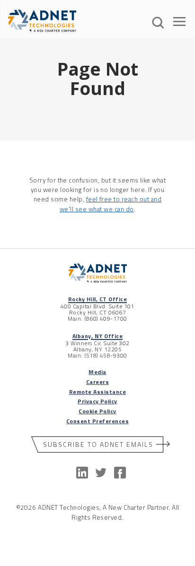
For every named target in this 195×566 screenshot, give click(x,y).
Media (97, 371)
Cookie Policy (97, 411)
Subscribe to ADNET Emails (98, 444)
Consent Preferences (97, 421)
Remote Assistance (97, 391)
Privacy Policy (97, 401)
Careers (97, 381)
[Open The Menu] (179, 23)
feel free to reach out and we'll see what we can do (110, 203)
